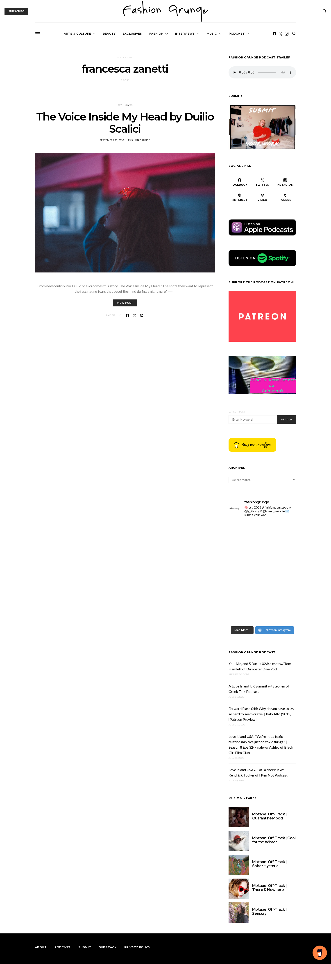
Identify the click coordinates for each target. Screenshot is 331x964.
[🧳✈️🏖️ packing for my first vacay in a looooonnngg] (245, 531)
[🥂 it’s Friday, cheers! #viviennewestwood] (245, 552)
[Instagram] (286, 34)
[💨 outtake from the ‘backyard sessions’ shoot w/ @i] (245, 593)
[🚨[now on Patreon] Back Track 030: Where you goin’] (279, 593)
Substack (107, 947)
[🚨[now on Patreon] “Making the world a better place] (279, 613)
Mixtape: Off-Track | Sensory (269, 911)
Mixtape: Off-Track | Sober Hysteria (269, 864)
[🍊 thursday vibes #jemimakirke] (245, 572)
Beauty (109, 33)
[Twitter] (280, 34)
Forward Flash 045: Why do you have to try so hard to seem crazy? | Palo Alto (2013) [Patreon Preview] (261, 713)
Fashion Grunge (139, 140)
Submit (84, 947)
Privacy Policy (137, 947)
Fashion (156, 33)
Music (212, 33)
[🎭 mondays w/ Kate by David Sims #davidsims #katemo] (279, 531)
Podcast (237, 33)
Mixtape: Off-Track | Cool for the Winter (273, 840)
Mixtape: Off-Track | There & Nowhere (269, 888)
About (41, 947)
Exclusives (132, 33)
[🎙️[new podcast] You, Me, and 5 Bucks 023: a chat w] (279, 552)
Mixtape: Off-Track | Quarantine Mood (269, 816)
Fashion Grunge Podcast (252, 652)
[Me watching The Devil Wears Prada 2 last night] (279, 572)
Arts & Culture (77, 33)
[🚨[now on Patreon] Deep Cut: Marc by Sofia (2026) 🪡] (245, 613)
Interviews (185, 33)
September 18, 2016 (112, 140)
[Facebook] (274, 34)
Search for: (237, 411)
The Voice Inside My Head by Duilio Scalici (125, 122)
